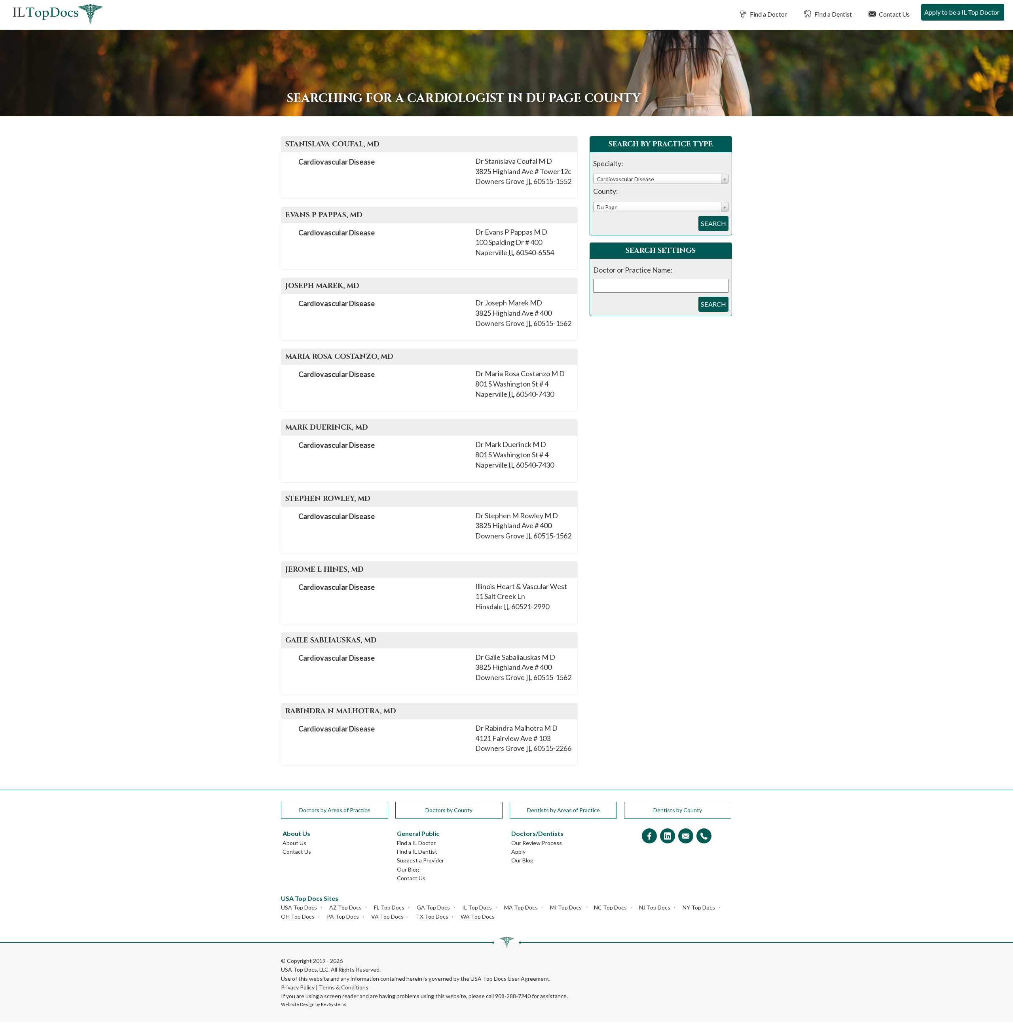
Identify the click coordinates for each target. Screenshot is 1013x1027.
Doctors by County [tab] (448, 810)
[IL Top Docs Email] (685, 836)
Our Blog (408, 869)
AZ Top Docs (345, 907)
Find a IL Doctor (416, 842)
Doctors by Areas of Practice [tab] (334, 810)
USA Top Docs (299, 907)
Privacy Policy (298, 987)
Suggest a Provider (420, 860)
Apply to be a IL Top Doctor (962, 12)
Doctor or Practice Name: (633, 269)
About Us (294, 842)
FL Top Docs (389, 907)
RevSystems (333, 1004)
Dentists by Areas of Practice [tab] (563, 810)
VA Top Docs (387, 916)
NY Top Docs (699, 907)
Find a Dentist (832, 14)
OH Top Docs (298, 916)
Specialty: (608, 163)
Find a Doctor (768, 14)
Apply (518, 851)
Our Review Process (536, 842)
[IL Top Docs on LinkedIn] (667, 836)
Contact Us (894, 14)
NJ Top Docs (654, 907)
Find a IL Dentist (417, 851)
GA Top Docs (433, 907)
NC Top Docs (610, 907)
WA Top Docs (478, 916)
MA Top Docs (521, 907)
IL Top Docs (477, 907)
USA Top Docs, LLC (304, 969)
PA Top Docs (343, 916)
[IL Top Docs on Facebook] (649, 836)
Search (713, 223)
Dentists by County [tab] (677, 810)
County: (605, 191)
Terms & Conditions (343, 987)
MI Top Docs (566, 907)
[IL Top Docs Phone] (703, 836)
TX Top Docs (432, 916)
